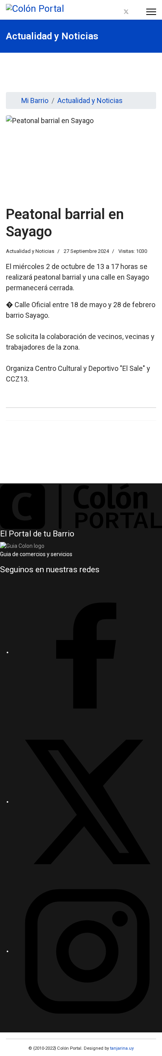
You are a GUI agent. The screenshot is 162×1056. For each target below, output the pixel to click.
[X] (87, 801)
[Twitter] (126, 12)
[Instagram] (135, 12)
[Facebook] (117, 12)
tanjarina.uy (121, 1048)
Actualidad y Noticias (30, 251)
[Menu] (151, 12)
